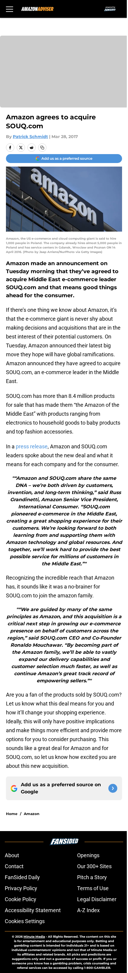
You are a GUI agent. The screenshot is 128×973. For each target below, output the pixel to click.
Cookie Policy (20, 899)
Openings (88, 855)
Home (12, 813)
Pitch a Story (92, 877)
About (12, 855)
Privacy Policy (21, 888)
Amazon (31, 813)
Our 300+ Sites (94, 866)
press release (32, 446)
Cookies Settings (25, 921)
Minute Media (34, 937)
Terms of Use (93, 888)
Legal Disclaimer (96, 899)
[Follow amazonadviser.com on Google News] (112, 788)
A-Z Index (88, 910)
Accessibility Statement (33, 910)
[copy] (42, 147)
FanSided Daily (22, 877)
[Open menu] (9, 8)
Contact (14, 866)
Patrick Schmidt (30, 136)
